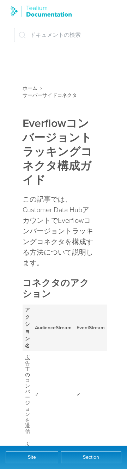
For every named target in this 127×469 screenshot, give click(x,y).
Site (32, 457)
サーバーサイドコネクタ (50, 95)
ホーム (30, 88)
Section (91, 457)
